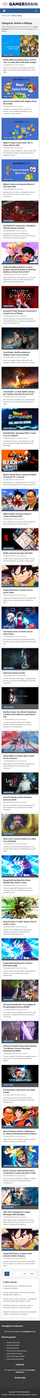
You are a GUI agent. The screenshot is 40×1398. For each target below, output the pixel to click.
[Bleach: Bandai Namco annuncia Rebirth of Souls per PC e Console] (20, 461)
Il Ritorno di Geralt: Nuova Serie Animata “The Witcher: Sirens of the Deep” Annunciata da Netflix (20, 1048)
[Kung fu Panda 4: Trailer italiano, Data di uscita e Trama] (20, 908)
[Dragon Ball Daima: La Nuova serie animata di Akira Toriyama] (20, 1240)
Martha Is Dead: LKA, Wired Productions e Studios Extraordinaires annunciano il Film (19, 714)
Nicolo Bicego (18, 106)
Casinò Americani (12, 1348)
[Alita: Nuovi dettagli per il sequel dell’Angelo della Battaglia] (20, 1198)
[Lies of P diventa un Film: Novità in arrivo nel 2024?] (20, 783)
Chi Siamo (11, 1395)
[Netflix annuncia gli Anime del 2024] (20, 539)
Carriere (34, 1395)
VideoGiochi (6, 16)
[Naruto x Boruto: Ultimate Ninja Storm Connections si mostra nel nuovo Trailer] (20, 1157)
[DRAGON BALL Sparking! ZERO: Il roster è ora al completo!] (20, 419)
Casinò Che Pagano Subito (15, 1356)
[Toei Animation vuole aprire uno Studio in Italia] (20, 1076)
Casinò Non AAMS (12, 1345)
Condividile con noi (28, 1332)
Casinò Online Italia (13, 1342)
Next (32, 1274)
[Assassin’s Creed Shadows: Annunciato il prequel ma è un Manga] (20, 297)
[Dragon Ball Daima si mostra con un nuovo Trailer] (20, 576)
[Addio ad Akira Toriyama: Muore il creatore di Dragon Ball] (20, 500)
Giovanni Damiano (19, 65)
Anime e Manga (8, 55)
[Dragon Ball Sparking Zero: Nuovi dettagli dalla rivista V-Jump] (20, 866)
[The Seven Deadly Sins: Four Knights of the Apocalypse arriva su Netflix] (20, 991)
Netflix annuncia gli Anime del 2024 (17, 553)
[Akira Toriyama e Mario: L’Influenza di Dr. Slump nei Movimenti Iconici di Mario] (20, 1117)
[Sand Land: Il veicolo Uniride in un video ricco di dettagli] (20, 825)
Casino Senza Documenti (15, 1359)
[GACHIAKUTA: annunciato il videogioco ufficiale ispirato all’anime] (20, 212)
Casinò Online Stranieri (14, 1354)
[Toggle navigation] (4, 10)
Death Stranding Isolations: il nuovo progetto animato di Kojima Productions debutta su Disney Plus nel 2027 (19, 269)
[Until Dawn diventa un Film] (20, 659)
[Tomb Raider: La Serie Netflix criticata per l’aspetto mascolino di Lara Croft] (20, 378)
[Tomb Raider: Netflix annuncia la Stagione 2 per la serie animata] (20, 338)
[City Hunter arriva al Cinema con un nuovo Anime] (20, 618)
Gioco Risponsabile (23, 1395)
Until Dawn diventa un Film (14, 673)
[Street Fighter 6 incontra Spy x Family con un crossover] (20, 742)
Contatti (4, 1395)
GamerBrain (25, 1392)
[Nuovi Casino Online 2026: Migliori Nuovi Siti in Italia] (20, 87)
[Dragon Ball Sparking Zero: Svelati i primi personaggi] (20, 949)
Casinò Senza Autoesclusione (16, 1351)
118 (24, 1274)
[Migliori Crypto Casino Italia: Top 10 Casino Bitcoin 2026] (20, 129)
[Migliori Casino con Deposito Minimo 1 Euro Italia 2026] (20, 170)
